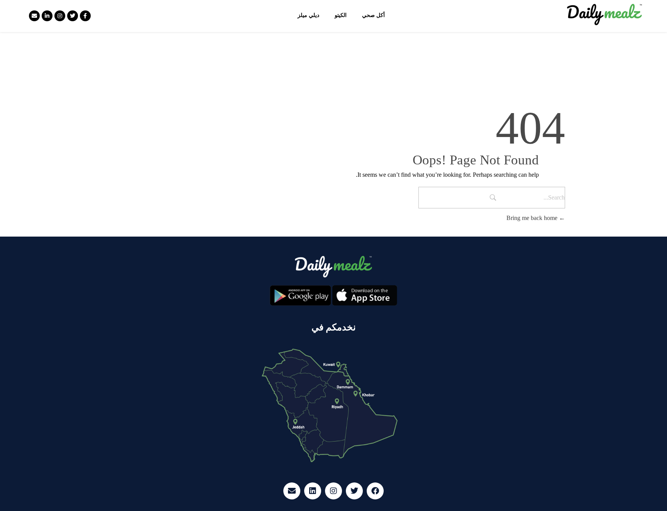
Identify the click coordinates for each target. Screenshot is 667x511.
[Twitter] (72, 15)
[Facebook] (375, 490)
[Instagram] (59, 15)
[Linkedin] (312, 490)
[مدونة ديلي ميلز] (604, 14)
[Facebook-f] (85, 15)
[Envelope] (34, 15)
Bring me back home (532, 218)
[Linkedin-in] (47, 15)
